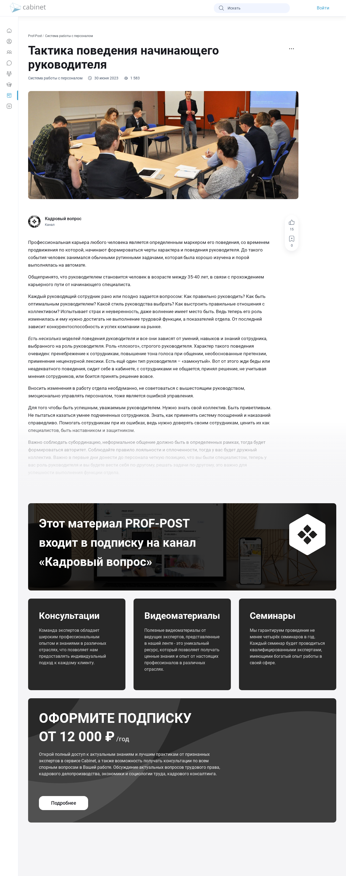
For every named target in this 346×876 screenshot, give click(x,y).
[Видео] (9, 106)
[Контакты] (9, 52)
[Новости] (9, 30)
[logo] (28, 8)
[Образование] (9, 84)
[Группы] (9, 73)
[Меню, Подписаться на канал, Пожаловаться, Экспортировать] (291, 48)
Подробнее (63, 803)
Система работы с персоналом (69, 36)
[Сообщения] (9, 63)
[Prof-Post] (9, 95)
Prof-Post (35, 36)
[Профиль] (9, 41)
